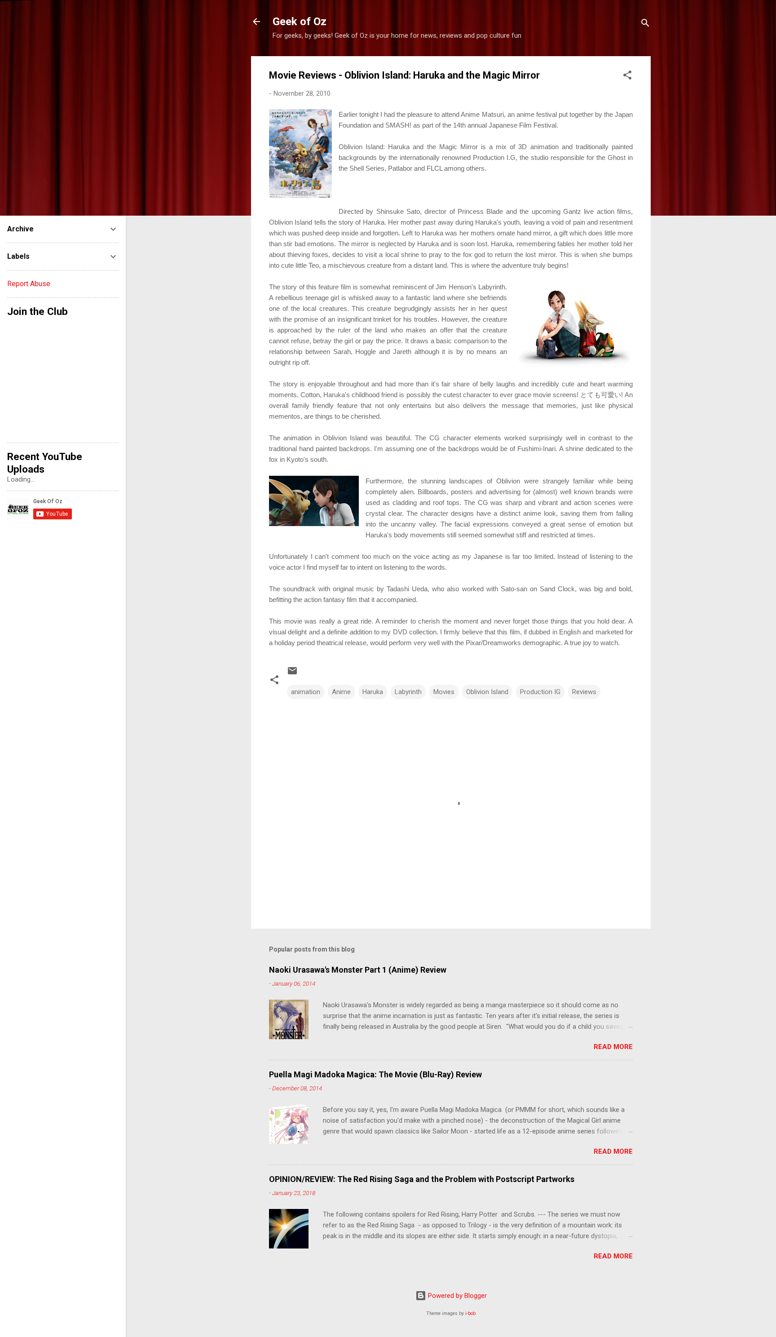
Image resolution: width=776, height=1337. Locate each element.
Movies (443, 692)
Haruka (372, 692)
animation (305, 692)
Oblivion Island (487, 692)
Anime (341, 692)
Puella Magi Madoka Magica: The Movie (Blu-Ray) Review (375, 1074)
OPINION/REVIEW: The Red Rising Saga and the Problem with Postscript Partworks (421, 1179)
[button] (627, 77)
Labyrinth (408, 692)
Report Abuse (28, 283)
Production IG (540, 692)
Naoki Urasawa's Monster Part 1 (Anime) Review (357, 969)
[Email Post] (292, 674)
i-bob (470, 1313)
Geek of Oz (299, 21)
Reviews (584, 692)
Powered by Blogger (456, 1296)
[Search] (645, 24)
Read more (613, 1047)
